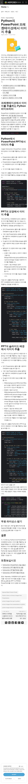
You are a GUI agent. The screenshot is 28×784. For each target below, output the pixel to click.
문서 (15, 548)
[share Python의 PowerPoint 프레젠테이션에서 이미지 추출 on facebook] (16, 623)
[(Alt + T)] (8, 7)
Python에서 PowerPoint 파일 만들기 (14, 565)
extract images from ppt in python (11, 601)
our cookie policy (18, 771)
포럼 (18, 553)
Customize (8, 778)
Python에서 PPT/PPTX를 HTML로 (13, 573)
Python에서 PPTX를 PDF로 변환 (13, 567)
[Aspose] (10, 2)
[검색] (26, 2)
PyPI (2, 129)
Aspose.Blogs (10, 18)
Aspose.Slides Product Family (9, 592)
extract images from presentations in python (13, 604)
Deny (19, 778)
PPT (10, 77)
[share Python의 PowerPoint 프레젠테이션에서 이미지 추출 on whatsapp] (19, 623)
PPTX (17, 77)
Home (3, 7)
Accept (14, 774)
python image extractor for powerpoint (12, 607)
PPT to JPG (5, 581)
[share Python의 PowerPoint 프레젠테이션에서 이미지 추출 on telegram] (22, 623)
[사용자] (22, 2)
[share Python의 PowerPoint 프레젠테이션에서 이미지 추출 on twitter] (6, 623)
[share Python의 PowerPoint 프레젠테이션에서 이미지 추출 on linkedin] (9, 623)
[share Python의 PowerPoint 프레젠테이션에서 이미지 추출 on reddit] (13, 623)
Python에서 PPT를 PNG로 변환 (13, 570)
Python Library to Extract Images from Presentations (12, 597)
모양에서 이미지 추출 (9, 95)
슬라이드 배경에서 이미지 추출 (12, 98)
